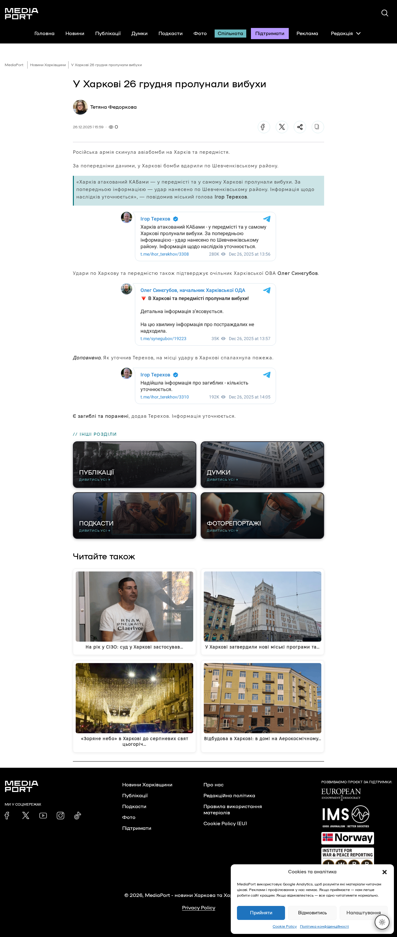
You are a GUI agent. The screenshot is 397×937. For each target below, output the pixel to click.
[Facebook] (264, 127)
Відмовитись (312, 913)
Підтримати (269, 33)
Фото (200, 33)
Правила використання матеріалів (232, 809)
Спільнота (230, 33)
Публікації (108, 33)
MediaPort (14, 65)
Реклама (307, 33)
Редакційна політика (229, 795)
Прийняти (261, 913)
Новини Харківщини (48, 65)
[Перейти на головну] (22, 13)
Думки (140, 33)
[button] (384, 872)
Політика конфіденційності (324, 926)
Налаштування (363, 913)
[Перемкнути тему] (382, 922)
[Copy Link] (318, 127)
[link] (8, 815)
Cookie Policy (285, 926)
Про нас (213, 784)
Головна (44, 33)
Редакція (342, 33)
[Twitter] (282, 127)
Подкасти (170, 33)
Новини (74, 33)
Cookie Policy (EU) (225, 823)
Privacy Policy (198, 907)
